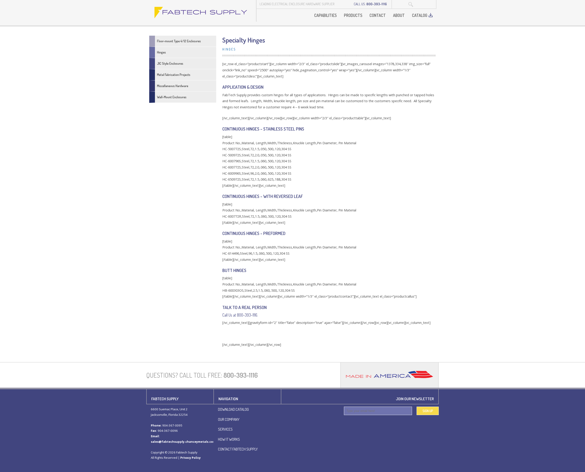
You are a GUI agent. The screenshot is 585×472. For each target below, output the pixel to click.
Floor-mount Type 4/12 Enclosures (179, 41)
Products (353, 15)
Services (225, 429)
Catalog (419, 15)
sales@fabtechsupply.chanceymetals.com (183, 442)
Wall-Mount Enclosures (171, 97)
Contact (378, 15)
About (399, 15)
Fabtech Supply (201, 12)
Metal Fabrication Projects (173, 75)
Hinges (161, 52)
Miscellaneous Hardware (172, 86)
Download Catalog (233, 409)
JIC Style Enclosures (170, 63)
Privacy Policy (190, 458)
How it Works (229, 439)
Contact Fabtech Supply (238, 448)
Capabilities (325, 15)
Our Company (228, 419)
